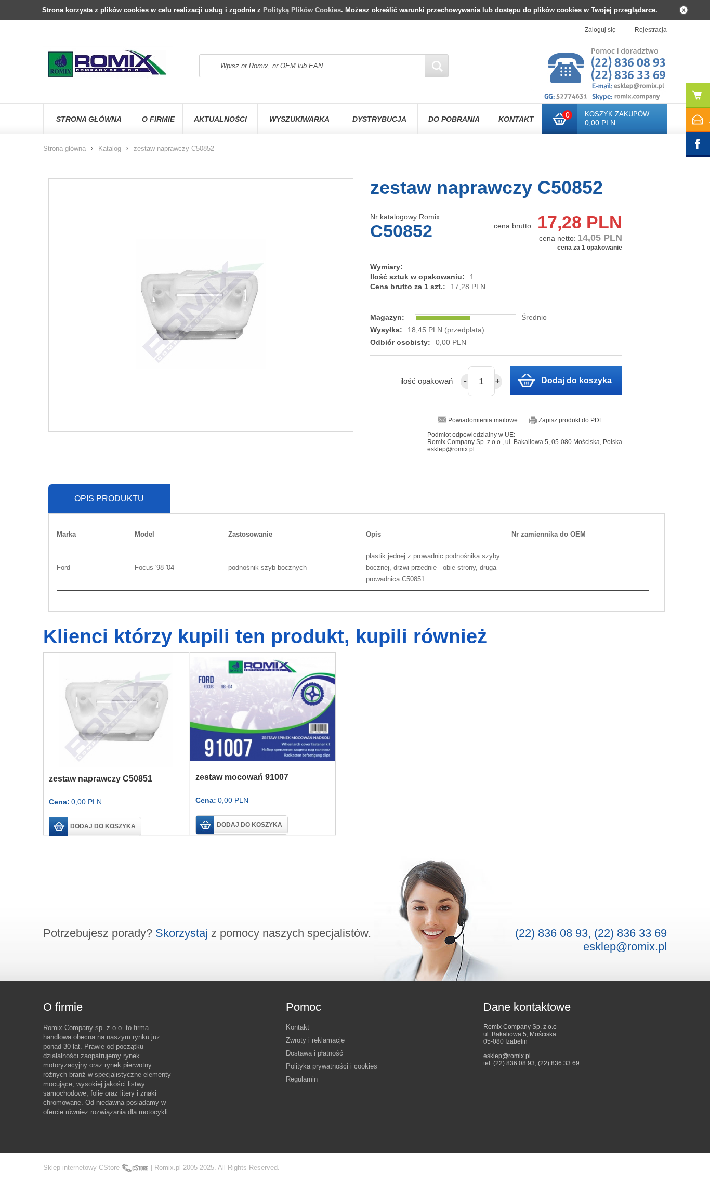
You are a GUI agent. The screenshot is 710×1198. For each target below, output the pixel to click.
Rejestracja (651, 29)
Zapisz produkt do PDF (570, 420)
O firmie (158, 119)
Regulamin (302, 1079)
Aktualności (220, 119)
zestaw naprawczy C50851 (100, 778)
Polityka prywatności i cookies (331, 1066)
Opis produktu (109, 498)
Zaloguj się (600, 29)
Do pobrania (454, 119)
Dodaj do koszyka (576, 380)
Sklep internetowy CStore (81, 1167)
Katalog (109, 148)
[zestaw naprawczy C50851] (116, 711)
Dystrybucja (379, 119)
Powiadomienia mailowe (483, 420)
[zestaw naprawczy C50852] (201, 305)
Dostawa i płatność (314, 1053)
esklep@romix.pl (625, 946)
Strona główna (89, 119)
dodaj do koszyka (103, 826)
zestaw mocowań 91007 (241, 777)
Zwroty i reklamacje (315, 1040)
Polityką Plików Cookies (302, 10)
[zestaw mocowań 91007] (262, 710)
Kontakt (516, 119)
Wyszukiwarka (299, 119)
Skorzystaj (181, 933)
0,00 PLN (600, 123)
